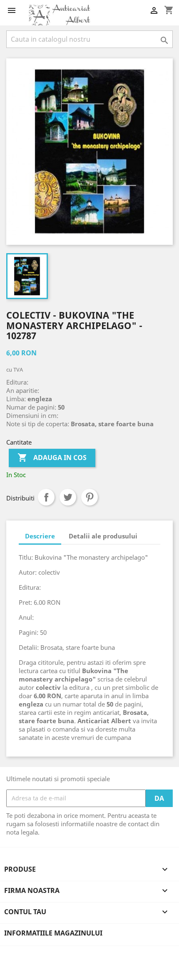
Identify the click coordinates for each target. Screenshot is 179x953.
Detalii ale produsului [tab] (103, 536)
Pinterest (89, 497)
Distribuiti (46, 497)
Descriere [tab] (40, 536)
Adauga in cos (52, 458)
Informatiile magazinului (53, 933)
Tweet (68, 497)
